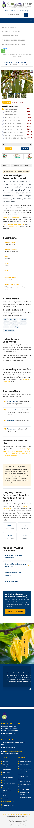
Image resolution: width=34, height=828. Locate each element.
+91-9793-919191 (10, 747)
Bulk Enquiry (28, 165)
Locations (5, 798)
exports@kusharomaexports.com (10, 753)
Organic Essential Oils (10, 36)
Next (28, 685)
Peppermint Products (25, 797)
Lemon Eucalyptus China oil (21, 451)
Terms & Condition (21, 816)
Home (5, 54)
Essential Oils (14, 54)
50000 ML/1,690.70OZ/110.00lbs (13, 132)
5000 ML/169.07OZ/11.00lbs (12, 120)
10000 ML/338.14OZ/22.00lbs (12, 123)
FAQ (4, 780)
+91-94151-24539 (6, 736)
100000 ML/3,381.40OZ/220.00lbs (13, 135)
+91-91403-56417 (10, 733)
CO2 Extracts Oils (24, 792)
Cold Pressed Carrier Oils (11, 31)
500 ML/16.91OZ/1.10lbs (11, 115)
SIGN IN (17, 11)
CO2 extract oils (11, 226)
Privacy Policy (11, 816)
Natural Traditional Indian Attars (13, 44)
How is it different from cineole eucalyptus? (15, 565)
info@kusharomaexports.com (13, 751)
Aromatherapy (6, 766)
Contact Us (6, 775)
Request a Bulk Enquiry (15, 611)
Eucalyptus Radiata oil (10, 456)
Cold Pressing (6, 772)
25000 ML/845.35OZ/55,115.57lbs (13, 129)
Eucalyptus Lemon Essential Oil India (22, 55)
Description (6, 165)
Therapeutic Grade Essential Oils (13, 40)
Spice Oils (22, 795)
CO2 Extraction (7, 788)
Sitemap (5, 808)
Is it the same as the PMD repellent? (13, 574)
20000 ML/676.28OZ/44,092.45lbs (13, 126)
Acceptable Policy (7, 769)
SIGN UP (24, 11)
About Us (5, 761)
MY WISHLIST (9, 11)
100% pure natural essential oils (13, 224)
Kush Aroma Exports (13, 814)
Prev (5, 685)
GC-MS (5, 795)
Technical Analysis (17, 165)
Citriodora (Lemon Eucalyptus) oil (17, 453)
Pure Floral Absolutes (25, 781)
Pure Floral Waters (24, 789)
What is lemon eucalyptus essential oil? (13, 556)
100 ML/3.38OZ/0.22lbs (10, 109)
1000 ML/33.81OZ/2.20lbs (11, 118)
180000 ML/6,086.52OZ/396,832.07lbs (15, 138)
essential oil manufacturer (12, 217)
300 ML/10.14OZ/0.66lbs (11, 112)
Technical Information (8, 805)
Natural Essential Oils (10, 27)
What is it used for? (11, 581)
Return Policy (6, 764)
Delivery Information (8, 777)
